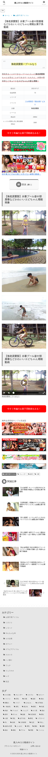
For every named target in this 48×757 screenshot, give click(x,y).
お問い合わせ (35, 746)
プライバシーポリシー (12, 746)
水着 (37, 474)
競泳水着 (38, 101)
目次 (24, 184)
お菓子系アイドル (10, 474)
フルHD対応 (29, 101)
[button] (43, 462)
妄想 (31, 474)
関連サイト (24, 749)
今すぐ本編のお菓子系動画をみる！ (24, 133)
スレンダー (22, 474)
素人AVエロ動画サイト (24, 3)
